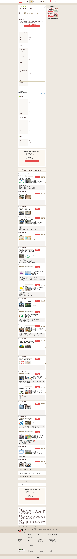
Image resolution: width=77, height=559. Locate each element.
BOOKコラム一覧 (20, 540)
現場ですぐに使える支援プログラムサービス (53, 539)
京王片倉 (21, 473)
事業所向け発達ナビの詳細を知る (53, 18)
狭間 (25, 473)
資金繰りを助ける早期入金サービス (52, 541)
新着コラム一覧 (20, 539)
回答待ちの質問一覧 (30, 545)
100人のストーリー (20, 541)
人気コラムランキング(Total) (21, 535)
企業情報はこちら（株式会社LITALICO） (22, 551)
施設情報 (29, 534)
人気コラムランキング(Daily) (21, 538)
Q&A (29, 540)
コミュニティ (20, 543)
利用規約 (29, 554)
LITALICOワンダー (40, 550)
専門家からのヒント (30, 538)
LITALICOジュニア (30, 550)
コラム (19, 534)
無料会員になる (32, 498)
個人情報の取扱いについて (38, 554)
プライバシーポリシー (48, 554)
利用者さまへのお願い (40, 541)
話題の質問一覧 (30, 544)
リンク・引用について (40, 539)
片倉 (30, 473)
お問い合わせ (39, 540)
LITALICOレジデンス (30, 552)
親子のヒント (30, 537)
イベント (39, 534)
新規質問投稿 (29, 541)
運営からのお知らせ (40, 542)
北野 (38, 473)
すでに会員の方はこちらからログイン (32, 163)
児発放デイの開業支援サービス (51, 540)
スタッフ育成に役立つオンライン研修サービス (53, 538)
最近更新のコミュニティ (21, 544)
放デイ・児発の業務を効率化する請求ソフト (53, 535)
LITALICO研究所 (40, 552)
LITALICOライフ (50, 550)
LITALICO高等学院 (50, 551)
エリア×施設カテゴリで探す (31, 535)
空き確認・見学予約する (37, 177)
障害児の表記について (20, 554)
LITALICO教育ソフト (30, 551)
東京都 (21, 484)
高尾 (34, 473)
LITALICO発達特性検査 (40, 551)
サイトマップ (57, 554)
